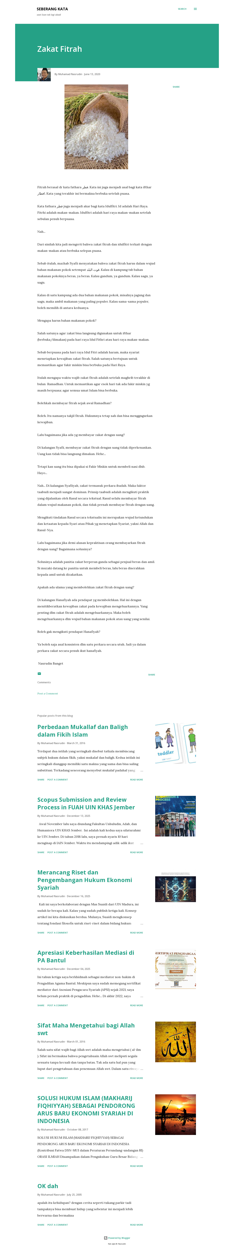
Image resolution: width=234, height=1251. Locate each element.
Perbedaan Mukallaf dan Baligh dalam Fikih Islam (82, 730)
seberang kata (52, 8)
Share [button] (176, 86)
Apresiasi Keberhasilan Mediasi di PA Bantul (85, 956)
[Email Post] (39, 674)
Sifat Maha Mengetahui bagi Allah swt (86, 1029)
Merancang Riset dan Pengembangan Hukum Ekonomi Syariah (84, 879)
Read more (136, 779)
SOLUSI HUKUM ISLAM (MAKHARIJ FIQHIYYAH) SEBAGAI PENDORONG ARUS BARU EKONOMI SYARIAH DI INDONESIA (86, 1109)
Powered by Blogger (119, 1237)
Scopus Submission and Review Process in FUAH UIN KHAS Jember (86, 803)
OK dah (47, 1186)
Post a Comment (47, 693)
